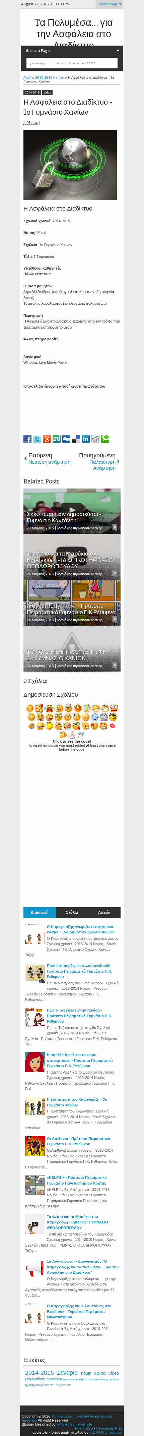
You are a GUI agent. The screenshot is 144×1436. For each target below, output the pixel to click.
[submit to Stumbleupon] (57, 439)
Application (63, 1385)
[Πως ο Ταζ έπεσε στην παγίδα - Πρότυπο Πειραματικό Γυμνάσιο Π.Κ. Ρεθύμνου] (35, 1026)
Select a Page (38, 51)
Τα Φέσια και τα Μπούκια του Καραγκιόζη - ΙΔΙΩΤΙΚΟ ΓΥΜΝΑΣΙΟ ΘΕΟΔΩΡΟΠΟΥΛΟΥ (77, 1222)
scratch (81, 1379)
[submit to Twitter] (37, 439)
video (47, 92)
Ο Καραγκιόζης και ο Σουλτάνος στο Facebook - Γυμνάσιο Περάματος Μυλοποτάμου (79, 1311)
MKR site (84, 1424)
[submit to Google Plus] (47, 439)
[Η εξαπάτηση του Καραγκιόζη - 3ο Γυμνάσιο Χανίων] (35, 1115)
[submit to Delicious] (76, 439)
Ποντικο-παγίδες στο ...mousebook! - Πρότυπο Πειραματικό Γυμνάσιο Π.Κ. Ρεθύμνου (80, 971)
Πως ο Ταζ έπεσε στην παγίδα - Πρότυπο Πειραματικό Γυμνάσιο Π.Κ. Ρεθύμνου (79, 1015)
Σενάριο (67, 1372)
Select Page (108, 4)
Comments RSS (109, 1428)
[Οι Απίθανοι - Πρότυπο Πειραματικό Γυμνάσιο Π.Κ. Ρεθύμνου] (35, 1155)
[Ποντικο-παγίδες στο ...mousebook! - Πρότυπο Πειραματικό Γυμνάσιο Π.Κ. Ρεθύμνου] (35, 982)
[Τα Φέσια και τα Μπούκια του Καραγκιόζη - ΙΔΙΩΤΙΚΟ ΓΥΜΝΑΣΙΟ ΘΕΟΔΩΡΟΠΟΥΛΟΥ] (35, 1233)
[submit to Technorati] (105, 439)
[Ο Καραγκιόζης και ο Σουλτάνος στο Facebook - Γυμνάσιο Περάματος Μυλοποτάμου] (35, 1322)
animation (54, 1379)
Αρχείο (104, 912)
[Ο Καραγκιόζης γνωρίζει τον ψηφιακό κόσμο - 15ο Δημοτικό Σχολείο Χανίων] (35, 943)
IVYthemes (65, 1424)
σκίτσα (114, 1379)
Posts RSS (84, 1428)
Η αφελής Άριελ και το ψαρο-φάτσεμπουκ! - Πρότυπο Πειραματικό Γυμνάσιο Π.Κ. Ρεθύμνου (80, 1060)
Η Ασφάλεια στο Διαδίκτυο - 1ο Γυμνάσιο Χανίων (68, 107)
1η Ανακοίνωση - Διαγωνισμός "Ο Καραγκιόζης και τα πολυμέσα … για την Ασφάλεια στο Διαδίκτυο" (83, 1266)
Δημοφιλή (40, 912)
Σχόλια (72, 912)
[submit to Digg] (66, 439)
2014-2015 (32, 92)
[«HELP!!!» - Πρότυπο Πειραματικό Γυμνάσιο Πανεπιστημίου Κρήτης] (35, 1194)
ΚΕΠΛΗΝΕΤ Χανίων (105, 1432)
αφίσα (100, 1373)
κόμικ (86, 1373)
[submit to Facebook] (27, 439)
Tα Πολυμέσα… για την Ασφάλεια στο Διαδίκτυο (73, 34)
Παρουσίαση (35, 1379)
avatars (68, 1379)
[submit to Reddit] (95, 439)
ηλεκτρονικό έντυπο (40, 1385)
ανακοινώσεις (98, 1379)
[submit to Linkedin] (86, 439)
